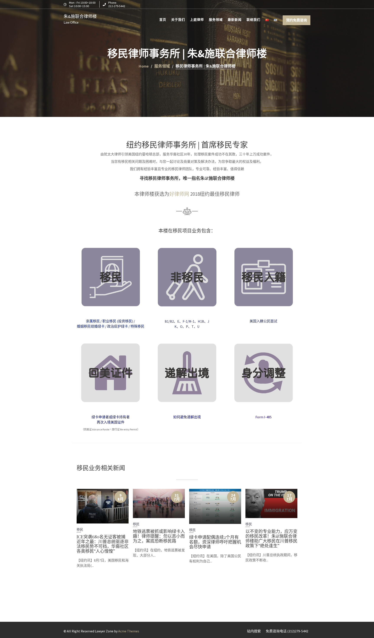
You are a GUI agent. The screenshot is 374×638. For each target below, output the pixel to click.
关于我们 (178, 20)
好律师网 (179, 194)
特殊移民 (137, 326)
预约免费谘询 (296, 20)
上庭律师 (197, 20)
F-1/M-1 (188, 321)
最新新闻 (235, 20)
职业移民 (109, 321)
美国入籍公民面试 (263, 321)
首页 (162, 20)
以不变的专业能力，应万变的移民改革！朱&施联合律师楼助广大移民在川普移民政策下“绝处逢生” (271, 538)
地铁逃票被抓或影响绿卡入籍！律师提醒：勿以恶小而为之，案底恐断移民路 (159, 536)
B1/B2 (169, 321)
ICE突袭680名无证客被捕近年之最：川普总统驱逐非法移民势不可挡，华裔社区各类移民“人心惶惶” (103, 544)
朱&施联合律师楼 (80, 16)
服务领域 (216, 20)
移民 (80, 529)
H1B (201, 321)
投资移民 (125, 321)
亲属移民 (93, 321)
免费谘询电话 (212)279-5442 (287, 631)
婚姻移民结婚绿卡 (91, 326)
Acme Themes (128, 631)
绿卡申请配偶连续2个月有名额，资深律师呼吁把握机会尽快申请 (215, 541)
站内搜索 (254, 631)
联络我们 (253, 20)
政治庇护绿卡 (117, 326)
